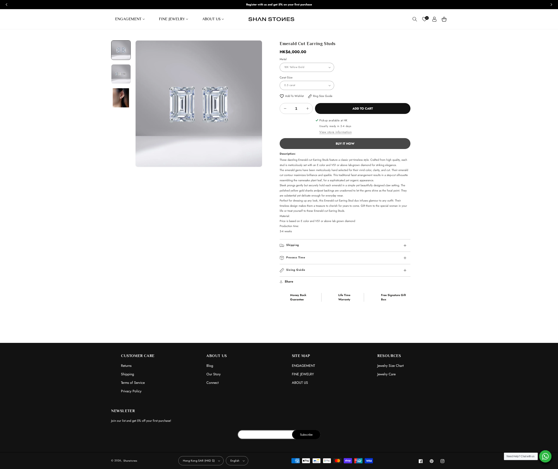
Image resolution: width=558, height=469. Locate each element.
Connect (212, 382)
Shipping (127, 374)
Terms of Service (133, 382)
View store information (335, 132)
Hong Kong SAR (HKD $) (199, 461)
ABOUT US (300, 382)
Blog (209, 365)
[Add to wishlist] (282, 95)
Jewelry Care (386, 374)
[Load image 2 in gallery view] (121, 74)
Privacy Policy (131, 391)
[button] (130, 19)
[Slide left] (6, 4)
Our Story (213, 374)
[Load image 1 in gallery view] (121, 50)
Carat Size (286, 77)
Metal (283, 59)
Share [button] (289, 281)
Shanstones (130, 461)
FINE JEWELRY (303, 374)
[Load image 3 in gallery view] (121, 98)
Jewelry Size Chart (390, 365)
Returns (126, 365)
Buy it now (345, 143)
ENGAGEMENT (303, 365)
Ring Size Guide (322, 96)
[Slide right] (551, 4)
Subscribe (306, 434)
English (235, 461)
